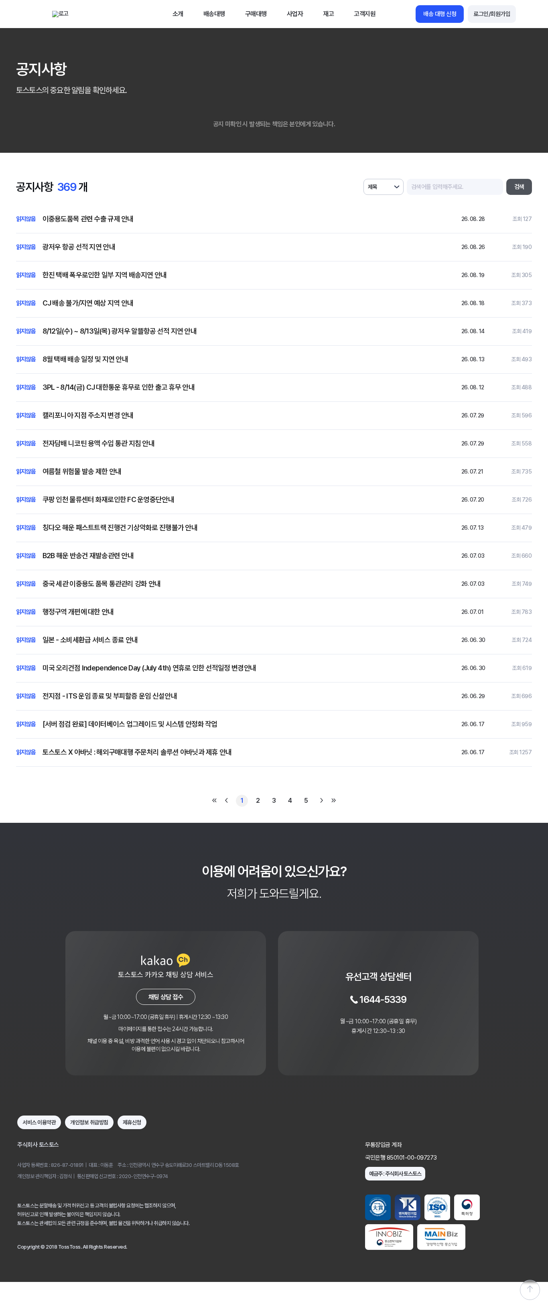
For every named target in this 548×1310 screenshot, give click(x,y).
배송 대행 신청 (439, 14)
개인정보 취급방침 (89, 1122)
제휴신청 (132, 1122)
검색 (519, 186)
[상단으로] (530, 1290)
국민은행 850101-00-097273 (401, 1157)
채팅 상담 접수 (165, 997)
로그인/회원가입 (491, 14)
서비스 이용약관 (39, 1122)
